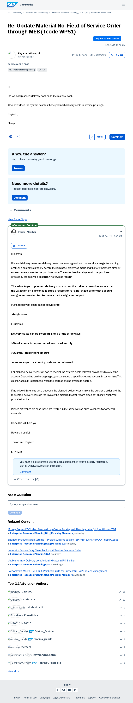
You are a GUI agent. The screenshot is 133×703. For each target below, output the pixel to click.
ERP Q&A (84, 13)
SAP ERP (42, 70)
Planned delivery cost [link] (101, 13)
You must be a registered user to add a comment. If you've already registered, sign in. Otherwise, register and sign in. (64, 463)
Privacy (16, 697)
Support (92, 697)
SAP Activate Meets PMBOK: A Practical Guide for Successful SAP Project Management (57, 571)
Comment (117, 137)
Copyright (45, 697)
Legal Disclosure (61, 697)
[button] (111, 55)
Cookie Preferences (109, 697)
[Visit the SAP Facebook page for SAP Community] (57, 690)
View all (12, 671)
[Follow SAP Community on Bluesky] (63, 690)
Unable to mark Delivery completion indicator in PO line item (42, 560)
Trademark (79, 697)
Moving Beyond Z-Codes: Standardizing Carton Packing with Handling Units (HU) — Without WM (62, 529)
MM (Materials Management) (22, 70)
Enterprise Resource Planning (64, 13)
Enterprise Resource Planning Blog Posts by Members (41, 533)
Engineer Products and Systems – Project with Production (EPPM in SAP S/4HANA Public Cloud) (63, 539)
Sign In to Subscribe (107, 38)
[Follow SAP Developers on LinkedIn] (75, 690)
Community (26, 4)
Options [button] (123, 39)
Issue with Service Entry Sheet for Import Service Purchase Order (44, 550)
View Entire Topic (17, 219)
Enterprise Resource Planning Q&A (30, 554)
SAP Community (15, 13)
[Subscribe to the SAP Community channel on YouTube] (69, 690)
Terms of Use (30, 697)
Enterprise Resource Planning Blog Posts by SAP (38, 543)
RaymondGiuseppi (29, 53)
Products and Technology (36, 13)
